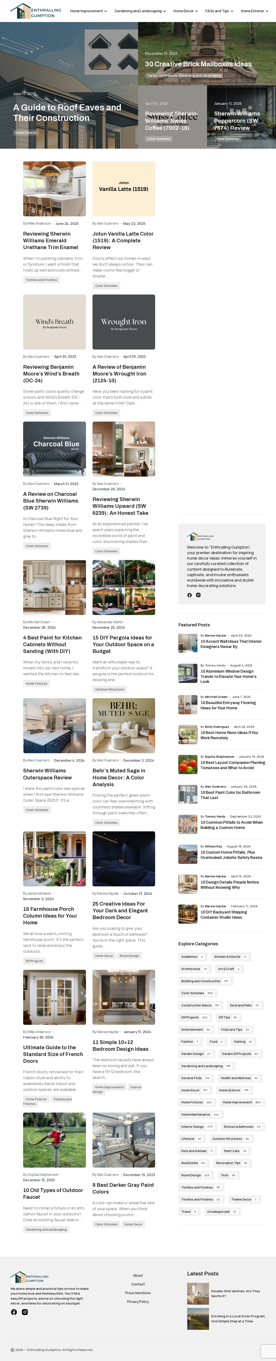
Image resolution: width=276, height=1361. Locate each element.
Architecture (194, 969)
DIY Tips (228, 1017)
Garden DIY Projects (162, 75)
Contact (138, 1284)
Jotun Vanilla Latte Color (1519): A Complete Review (123, 240)
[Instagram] (198, 595)
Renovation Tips (231, 1163)
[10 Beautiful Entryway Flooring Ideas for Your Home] (187, 704)
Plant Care (235, 1151)
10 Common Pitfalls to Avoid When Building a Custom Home (232, 825)
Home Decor (104, 956)
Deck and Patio (244, 1005)
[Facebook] (189, 595)
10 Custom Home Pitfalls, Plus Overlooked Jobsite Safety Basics (231, 855)
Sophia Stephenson (220, 757)
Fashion (189, 1042)
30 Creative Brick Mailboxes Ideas (198, 64)
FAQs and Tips (235, 1030)
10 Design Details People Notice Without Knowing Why (230, 884)
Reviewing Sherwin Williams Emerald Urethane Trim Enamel (50, 240)
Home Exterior (26, 133)
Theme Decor (244, 1199)
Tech (228, 1175)
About (138, 1275)
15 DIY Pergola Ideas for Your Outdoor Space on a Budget (123, 644)
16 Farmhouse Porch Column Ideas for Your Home (50, 915)
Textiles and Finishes (41, 280)
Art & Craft (228, 969)
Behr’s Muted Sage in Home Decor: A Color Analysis (119, 777)
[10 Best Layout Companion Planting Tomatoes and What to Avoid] (187, 764)
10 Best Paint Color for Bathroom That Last (230, 795)
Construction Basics (200, 1005)
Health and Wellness (239, 1078)
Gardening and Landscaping (200, 75)
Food (216, 1042)
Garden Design (196, 1054)
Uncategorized (221, 1211)
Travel (188, 1211)
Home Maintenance (200, 1115)
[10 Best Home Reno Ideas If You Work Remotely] (187, 734)
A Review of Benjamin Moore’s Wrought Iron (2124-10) (119, 373)
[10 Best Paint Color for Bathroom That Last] (187, 794)
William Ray (213, 846)
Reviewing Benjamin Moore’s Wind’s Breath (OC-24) (51, 373)
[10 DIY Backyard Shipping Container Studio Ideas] (187, 914)
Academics (192, 957)
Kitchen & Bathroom (242, 1127)
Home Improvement (109, 1087)
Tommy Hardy (215, 816)
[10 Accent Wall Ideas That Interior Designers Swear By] (187, 643)
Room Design (129, 956)
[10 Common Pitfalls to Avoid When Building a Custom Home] (187, 824)
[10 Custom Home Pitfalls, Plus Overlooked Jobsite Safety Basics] (187, 854)
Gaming (243, 1042)
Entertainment (195, 1030)
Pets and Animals (197, 1151)
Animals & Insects (230, 957)
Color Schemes (158, 139)
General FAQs (195, 1078)
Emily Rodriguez (217, 727)
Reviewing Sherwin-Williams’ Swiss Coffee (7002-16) (171, 120)
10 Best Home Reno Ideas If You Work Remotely (229, 735)
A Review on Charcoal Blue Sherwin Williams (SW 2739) (50, 500)
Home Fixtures (36, 683)
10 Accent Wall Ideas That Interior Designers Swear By (231, 644)
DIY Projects (34, 961)
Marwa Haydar (215, 635)
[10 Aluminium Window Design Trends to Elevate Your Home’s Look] (187, 673)
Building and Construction (205, 981)
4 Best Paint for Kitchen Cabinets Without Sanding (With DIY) (52, 644)
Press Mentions (138, 1292)
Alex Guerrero (215, 786)
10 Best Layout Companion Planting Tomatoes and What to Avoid (233, 765)
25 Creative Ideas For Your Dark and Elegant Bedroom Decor (120, 910)
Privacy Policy (138, 1301)
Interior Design (197, 1127)
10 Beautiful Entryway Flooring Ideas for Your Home (228, 705)
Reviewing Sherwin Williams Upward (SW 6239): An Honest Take (120, 506)
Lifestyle (191, 1139)
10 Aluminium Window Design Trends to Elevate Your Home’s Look (229, 676)
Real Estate (193, 1163)
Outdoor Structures (109, 689)
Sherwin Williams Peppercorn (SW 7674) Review (237, 120)
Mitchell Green (216, 697)
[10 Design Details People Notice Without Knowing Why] (187, 884)
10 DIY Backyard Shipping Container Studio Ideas (224, 914)
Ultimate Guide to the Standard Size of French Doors (53, 1054)
